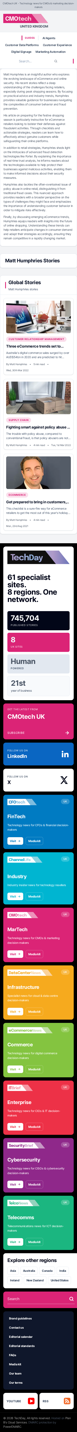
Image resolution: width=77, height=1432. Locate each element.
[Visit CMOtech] (30, 915)
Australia (29, 1270)
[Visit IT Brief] (30, 1088)
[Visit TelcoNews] (30, 1203)
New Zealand (35, 1280)
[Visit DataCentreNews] (30, 972)
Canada (47, 1270)
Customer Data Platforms (22, 45)
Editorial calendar (21, 1336)
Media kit (34, 841)
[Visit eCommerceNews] (30, 1030)
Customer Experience (57, 45)
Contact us (16, 1327)
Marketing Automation (51, 51)
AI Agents (49, 38)
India (62, 1270)
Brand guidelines (20, 1318)
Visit (13, 841)
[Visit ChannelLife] (30, 859)
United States (59, 1280)
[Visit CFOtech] (30, 802)
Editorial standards (21, 1346)
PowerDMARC (12, 1426)
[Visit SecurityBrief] (30, 1145)
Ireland (15, 1280)
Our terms (16, 1382)
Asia (13, 1270)
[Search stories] (71, 1299)
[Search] (55, 61)
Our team (15, 1373)
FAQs (12, 1355)
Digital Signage (21, 51)
